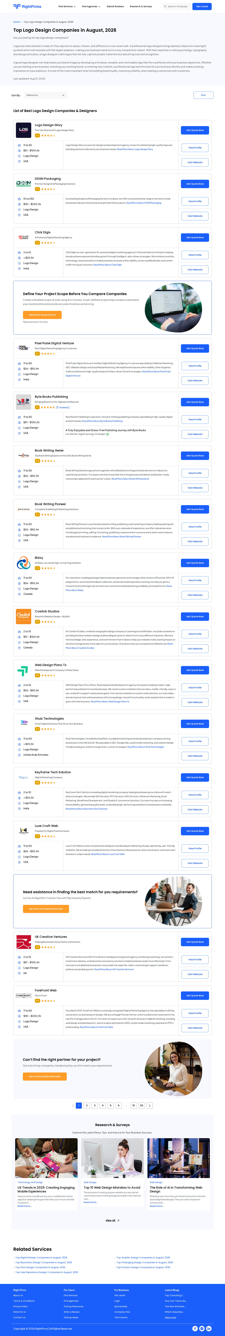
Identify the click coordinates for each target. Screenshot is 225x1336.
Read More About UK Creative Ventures (114, 969)
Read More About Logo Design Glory (135, 149)
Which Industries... (174, 1311)
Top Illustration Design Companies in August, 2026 (43, 1262)
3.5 (37, 675)
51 (134, 1105)
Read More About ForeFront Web (96, 1027)
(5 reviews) (63, 407)
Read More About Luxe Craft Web (108, 854)
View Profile (195, 147)
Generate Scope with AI (42, 314)
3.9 (37, 460)
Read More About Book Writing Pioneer (121, 536)
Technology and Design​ (30, 1182)
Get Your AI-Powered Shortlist (46, 908)
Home (16, 21)
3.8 (37, 782)
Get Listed (202, 6)
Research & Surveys (141, 6)
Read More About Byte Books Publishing (102, 420)
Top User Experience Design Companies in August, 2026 (46, 1272)
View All (111, 1220)
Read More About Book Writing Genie (130, 478)
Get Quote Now (195, 130)
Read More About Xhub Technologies (145, 746)
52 (141, 1105)
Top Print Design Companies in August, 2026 (40, 1267)
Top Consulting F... (174, 1295)
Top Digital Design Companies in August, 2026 (41, 1257)
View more (170, 1317)
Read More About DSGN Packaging (143, 202)
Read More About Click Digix (108, 264)
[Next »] (150, 1106)
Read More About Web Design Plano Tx (110, 701)
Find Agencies (71, 1300)
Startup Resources (73, 1306)
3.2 (37, 729)
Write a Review (71, 1311)
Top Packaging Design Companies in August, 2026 (144, 1262)
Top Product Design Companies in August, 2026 (143, 1267)
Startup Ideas (71, 1317)
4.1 (37, 407)
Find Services (71, 1295)
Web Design (90, 1182)
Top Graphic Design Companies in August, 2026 (143, 1257)
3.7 (37, 135)
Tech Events (121, 1317)
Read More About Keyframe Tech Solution (87, 808)
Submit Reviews (115, 6)
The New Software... (175, 1306)
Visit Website (195, 162)
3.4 (37, 836)
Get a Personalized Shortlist (45, 1076)
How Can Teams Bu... (176, 1300)
